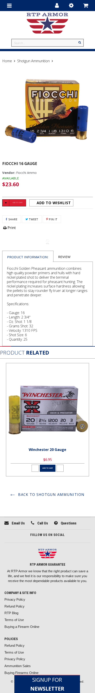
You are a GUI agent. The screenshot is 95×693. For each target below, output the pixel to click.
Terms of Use (14, 620)
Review (64, 256)
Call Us (42, 523)
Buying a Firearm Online (21, 627)
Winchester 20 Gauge (47, 449)
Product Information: (27, 257)
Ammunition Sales (17, 666)
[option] (47, 420)
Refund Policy (14, 606)
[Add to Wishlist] (35, 468)
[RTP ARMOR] (47, 554)
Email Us (18, 523)
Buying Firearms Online (21, 673)
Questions (68, 523)
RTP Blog (11, 613)
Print (11, 227)
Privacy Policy (14, 599)
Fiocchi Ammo (26, 172)
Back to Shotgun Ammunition (51, 494)
